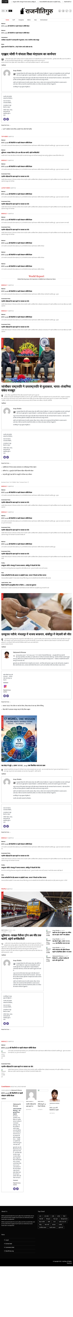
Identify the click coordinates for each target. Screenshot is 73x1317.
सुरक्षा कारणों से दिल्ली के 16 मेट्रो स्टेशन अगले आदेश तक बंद (16, 47)
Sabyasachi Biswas (19, 652)
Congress (21, 20)
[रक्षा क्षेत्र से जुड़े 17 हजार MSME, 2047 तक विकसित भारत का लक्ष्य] (19, 738)
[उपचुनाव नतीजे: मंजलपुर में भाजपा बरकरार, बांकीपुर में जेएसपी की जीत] (36, 611)
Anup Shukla (17, 70)
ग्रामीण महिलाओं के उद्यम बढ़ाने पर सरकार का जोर (15, 176)
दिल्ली (64, 1216)
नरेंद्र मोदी (41, 1219)
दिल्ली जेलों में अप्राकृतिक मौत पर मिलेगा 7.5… (59, 2)
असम (40, 1216)
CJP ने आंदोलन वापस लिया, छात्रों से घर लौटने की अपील (17, 129)
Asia (35, 20)
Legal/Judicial (4, 582)
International (43, 20)
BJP (14, 20)
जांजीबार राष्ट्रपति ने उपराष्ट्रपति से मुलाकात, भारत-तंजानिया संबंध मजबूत (20, 40)
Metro (29, 20)
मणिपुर (40, 1224)
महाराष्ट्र (54, 1224)
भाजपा (54, 1221)
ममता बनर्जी (47, 1224)
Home (7, 20)
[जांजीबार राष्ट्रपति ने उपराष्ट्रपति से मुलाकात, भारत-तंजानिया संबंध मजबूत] (28, 360)
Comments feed (9, 1247)
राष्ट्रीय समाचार (52, 1227)
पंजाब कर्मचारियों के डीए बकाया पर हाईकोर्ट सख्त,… (35, 2)
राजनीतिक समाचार (42, 1227)
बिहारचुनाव (48, 1219)
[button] (3, 11)
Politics (3, 563)
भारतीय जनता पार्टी (62, 1221)
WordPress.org (9, 1251)
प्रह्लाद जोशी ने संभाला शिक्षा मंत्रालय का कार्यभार (28, 54)
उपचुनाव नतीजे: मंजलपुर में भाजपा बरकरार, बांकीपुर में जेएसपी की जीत (20, 565)
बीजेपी (49, 1221)
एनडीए (53, 1216)
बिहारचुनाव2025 (64, 1219)
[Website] (7, 119)
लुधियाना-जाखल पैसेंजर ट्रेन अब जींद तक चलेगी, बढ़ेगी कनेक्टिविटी (20, 152)
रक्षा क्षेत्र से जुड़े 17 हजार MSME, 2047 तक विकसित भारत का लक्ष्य (23, 765)
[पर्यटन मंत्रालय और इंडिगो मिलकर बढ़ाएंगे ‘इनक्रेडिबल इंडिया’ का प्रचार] (48, 951)
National (3, 23)
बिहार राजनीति (42, 1221)
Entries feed (8, 1243)
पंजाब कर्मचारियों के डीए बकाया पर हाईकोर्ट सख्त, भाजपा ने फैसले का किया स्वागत (23, 575)
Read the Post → (6, 125)
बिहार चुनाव (55, 1219)
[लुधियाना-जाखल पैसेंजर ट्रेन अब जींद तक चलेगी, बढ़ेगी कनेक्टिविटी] (36, 909)
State (2, 572)
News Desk (41, 1101)
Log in (7, 1240)
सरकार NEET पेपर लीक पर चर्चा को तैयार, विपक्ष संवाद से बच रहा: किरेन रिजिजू (23, 706)
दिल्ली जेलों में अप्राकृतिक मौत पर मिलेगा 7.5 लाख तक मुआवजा (18, 585)
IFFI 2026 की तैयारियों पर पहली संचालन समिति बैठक (15, 26)
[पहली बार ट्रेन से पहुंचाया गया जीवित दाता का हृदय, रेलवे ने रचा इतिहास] (48, 934)
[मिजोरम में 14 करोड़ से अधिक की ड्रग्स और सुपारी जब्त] (48, 959)
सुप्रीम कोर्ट (61, 1227)
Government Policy (5, 174)
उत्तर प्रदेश (46, 1216)
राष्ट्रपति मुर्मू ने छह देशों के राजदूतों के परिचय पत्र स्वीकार (17, 474)
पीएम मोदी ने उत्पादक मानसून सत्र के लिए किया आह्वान (16, 709)
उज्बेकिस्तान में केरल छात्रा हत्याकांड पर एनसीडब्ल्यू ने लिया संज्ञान (19, 467)
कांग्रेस (58, 1216)
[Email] (4, 119)
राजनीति (60, 1224)
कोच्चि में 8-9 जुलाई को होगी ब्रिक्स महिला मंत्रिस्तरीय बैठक (18, 471)
